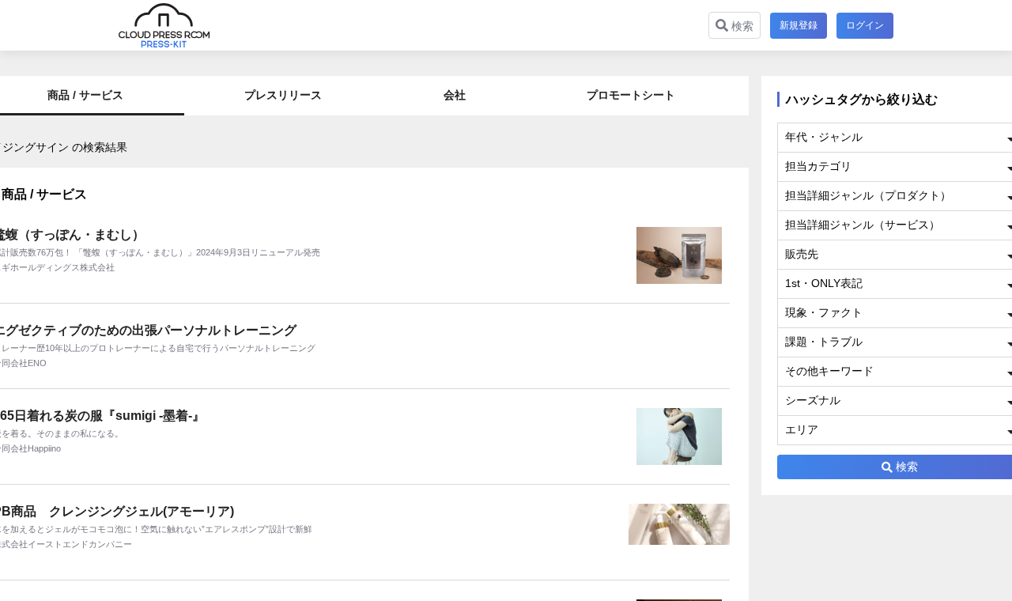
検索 (740, 26)
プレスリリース (283, 95)
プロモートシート (631, 95)
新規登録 (799, 25)
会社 (455, 95)
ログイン (865, 25)
